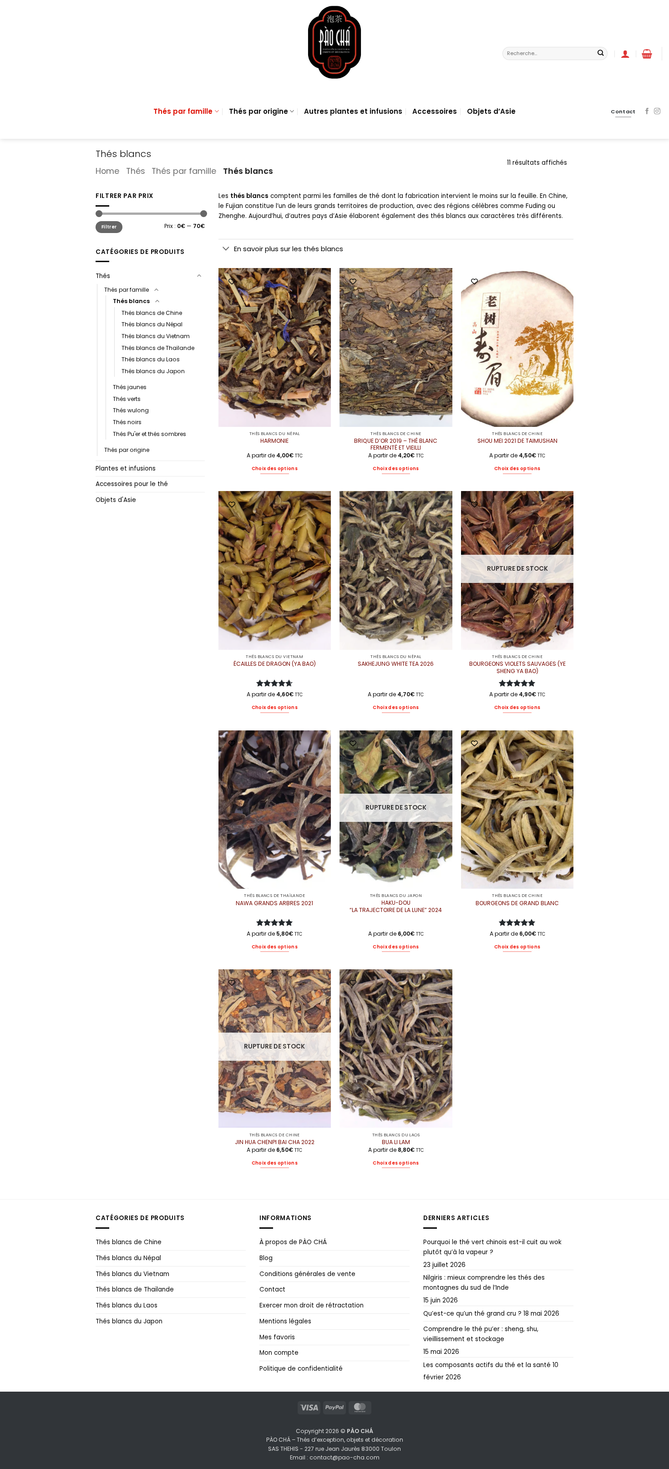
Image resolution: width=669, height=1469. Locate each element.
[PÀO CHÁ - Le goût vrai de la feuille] (334, 42)
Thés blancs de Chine (152, 313)
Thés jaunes (130, 387)
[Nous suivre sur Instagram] (657, 111)
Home (107, 171)
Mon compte (279, 1352)
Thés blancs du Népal (152, 324)
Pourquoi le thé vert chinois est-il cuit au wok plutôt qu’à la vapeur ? (492, 1247)
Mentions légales (285, 1321)
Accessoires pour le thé (132, 484)
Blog (266, 1258)
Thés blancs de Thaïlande (158, 348)
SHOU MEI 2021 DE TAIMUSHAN (517, 441)
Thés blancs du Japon (153, 371)
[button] (647, 54)
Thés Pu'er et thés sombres (149, 434)
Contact (272, 1289)
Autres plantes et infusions (353, 111)
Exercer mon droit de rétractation (311, 1305)
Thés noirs (127, 422)
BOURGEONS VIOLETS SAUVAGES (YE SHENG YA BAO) (517, 667)
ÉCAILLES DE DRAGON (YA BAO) (274, 664)
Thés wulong (131, 410)
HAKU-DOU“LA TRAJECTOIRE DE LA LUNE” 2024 (396, 906)
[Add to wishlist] (232, 281)
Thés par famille (183, 111)
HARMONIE (274, 441)
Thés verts (127, 399)
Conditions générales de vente (307, 1274)
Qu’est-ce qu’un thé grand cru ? (472, 1313)
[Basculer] (199, 276)
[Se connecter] (625, 54)
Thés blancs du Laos (151, 359)
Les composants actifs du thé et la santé (487, 1365)
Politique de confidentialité (301, 1368)
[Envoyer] (600, 53)
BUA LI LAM (396, 1142)
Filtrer (109, 226)
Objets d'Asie (116, 500)
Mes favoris (277, 1337)
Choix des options (275, 468)
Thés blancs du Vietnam (156, 336)
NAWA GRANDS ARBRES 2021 (274, 903)
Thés (135, 171)
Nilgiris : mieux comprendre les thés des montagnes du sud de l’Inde (484, 1282)
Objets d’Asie (491, 111)
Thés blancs (131, 301)
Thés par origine (258, 111)
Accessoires (434, 111)
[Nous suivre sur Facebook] (647, 111)
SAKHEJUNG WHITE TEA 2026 (396, 664)
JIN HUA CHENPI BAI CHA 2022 (274, 1142)
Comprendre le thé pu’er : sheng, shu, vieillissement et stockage (480, 1334)
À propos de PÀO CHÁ (293, 1242)
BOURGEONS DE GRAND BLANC (517, 903)
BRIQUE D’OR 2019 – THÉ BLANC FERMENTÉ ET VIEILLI (395, 444)
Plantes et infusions (126, 468)
